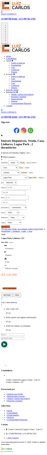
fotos (17, 295)
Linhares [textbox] (24, 173)
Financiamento (17, 99)
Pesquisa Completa (18, 97)
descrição (7, 295)
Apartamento (16, 65)
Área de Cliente (12, 90)
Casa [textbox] (21, 168)
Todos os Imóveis (18, 63)
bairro (31, 173)
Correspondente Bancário (21, 103)
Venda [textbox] (22, 163)
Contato (9, 106)
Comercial (15, 70)
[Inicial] (15, 9)
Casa (13, 67)
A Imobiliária (11, 58)
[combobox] (22, 162)
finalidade (4, 163)
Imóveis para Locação (16, 396)
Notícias (14, 101)
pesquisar (5, 227)
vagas (3, 222)
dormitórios (5, 207)
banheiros (4, 217)
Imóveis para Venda (15, 394)
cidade (27, 168)
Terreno (14, 72)
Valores (3, 188)
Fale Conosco (13, 438)
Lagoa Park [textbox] (32, 178)
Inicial (8, 56)
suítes (3, 212)
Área (2, 198)
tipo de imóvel (31, 163)
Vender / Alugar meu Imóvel (22, 94)
